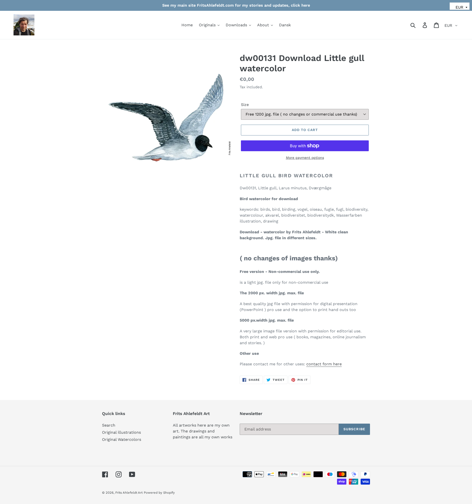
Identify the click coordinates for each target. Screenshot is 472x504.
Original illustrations (121, 432)
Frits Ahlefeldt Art (129, 492)
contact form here (324, 364)
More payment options (305, 158)
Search (108, 425)
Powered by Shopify (159, 492)
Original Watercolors (121, 439)
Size (245, 104)
